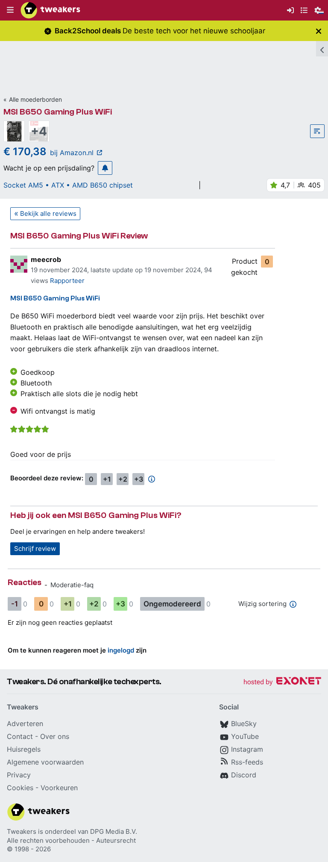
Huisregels (24, 749)
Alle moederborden (35, 99)
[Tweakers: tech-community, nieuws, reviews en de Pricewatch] (50, 10)
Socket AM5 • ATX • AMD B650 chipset (68, 185)
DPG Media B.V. (113, 831)
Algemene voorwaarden (45, 762)
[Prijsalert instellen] (105, 168)
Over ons (54, 736)
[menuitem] (290, 10)
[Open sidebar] (322, 48)
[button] (10, 10)
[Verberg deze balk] (318, 31)
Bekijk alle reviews (48, 213)
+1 (107, 479)
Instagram (247, 749)
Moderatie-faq (72, 585)
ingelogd (121, 650)
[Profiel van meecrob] (18, 264)
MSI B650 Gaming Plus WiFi (57, 112)
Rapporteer (67, 281)
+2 (122, 479)
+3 (138, 479)
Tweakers (21, 831)
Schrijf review (35, 548)
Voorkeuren (59, 787)
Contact (20, 736)
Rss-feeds (247, 762)
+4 (39, 131)
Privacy (19, 775)
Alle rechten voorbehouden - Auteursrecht (71, 840)
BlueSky (244, 723)
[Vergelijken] (317, 131)
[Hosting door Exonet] (282, 682)
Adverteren (25, 723)
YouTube (245, 736)
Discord (243, 775)
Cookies (20, 787)
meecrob (46, 259)
